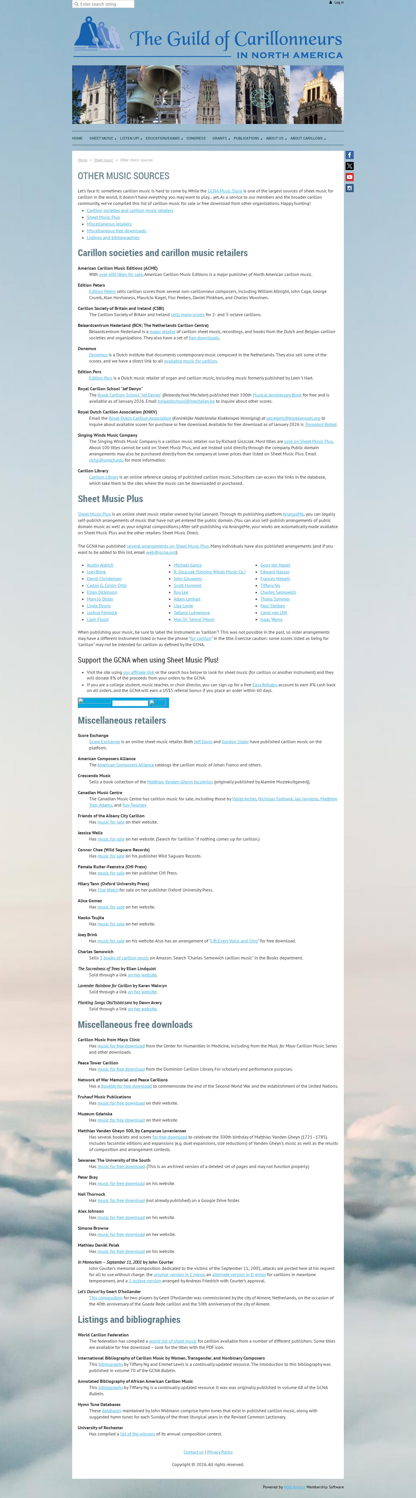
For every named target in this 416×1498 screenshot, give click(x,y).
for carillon (200, 638)
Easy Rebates (264, 684)
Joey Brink (96, 572)
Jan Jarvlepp (306, 798)
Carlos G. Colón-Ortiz (107, 585)
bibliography (110, 1364)
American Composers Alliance (125, 765)
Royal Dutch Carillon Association (140, 418)
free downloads (204, 337)
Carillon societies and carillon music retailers (130, 210)
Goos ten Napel (275, 565)
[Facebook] (350, 155)
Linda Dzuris (99, 605)
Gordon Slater (235, 741)
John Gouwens (188, 578)
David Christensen (104, 578)
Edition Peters (102, 291)
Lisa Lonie (183, 605)
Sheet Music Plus (103, 217)
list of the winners (137, 1434)
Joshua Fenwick (102, 612)
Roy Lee (181, 592)
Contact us (194, 1452)
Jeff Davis (203, 741)
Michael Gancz (188, 565)
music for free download (121, 1046)
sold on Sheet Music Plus (308, 441)
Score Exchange (104, 741)
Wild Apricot (294, 1487)
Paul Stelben (272, 605)
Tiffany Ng (270, 585)
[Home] (208, 62)
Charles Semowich (278, 592)
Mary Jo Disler (100, 599)
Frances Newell (275, 578)
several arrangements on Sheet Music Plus (168, 546)
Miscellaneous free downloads (116, 230)
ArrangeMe (293, 514)
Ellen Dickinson (102, 592)
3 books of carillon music (124, 958)
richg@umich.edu (106, 460)
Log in (339, 2)
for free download (170, 1137)
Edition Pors (100, 378)
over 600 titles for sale (121, 274)
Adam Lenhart (187, 599)
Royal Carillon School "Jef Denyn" (129, 395)
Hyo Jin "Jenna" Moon (194, 619)
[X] (350, 166)
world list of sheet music (173, 1341)
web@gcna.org (161, 552)
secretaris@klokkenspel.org (293, 418)
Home (82, 159)
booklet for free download (126, 1086)
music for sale (111, 822)
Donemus (98, 354)
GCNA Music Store (225, 191)
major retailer (162, 331)
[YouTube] (350, 177)
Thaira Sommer (275, 599)
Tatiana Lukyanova (192, 612)
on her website (142, 975)
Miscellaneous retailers (109, 224)
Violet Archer (244, 798)
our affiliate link (138, 672)
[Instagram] (350, 188)
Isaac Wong (271, 619)
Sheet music (103, 159)
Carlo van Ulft (273, 612)
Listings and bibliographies (113, 237)
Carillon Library (103, 477)
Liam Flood (98, 619)
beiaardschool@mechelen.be (186, 401)
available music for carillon (190, 361)
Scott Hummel (187, 585)
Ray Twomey (134, 805)
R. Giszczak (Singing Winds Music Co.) (209, 572)
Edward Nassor (275, 572)
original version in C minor (179, 1274)
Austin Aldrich (100, 565)
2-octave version (145, 1280)
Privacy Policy (220, 1452)
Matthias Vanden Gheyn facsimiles (180, 782)
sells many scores (188, 314)
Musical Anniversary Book (277, 395)
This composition (106, 1297)
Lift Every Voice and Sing (234, 941)
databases (111, 1410)
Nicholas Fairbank (275, 798)
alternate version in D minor (239, 1274)
